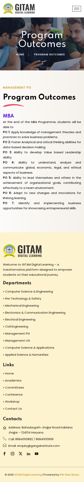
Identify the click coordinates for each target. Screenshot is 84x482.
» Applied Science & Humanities (25, 355)
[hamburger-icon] (76, 9)
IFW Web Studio (69, 475)
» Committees (13, 387)
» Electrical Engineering (19, 319)
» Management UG (16, 340)
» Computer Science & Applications (28, 348)
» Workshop (11, 401)
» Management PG (16, 333)
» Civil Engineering (15, 326)
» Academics (12, 380)
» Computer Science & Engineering (28, 291)
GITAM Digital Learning (28, 475)
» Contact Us (12, 409)
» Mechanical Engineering (21, 305)
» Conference (13, 394)
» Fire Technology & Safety (22, 298)
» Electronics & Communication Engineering (34, 313)
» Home (8, 373)
